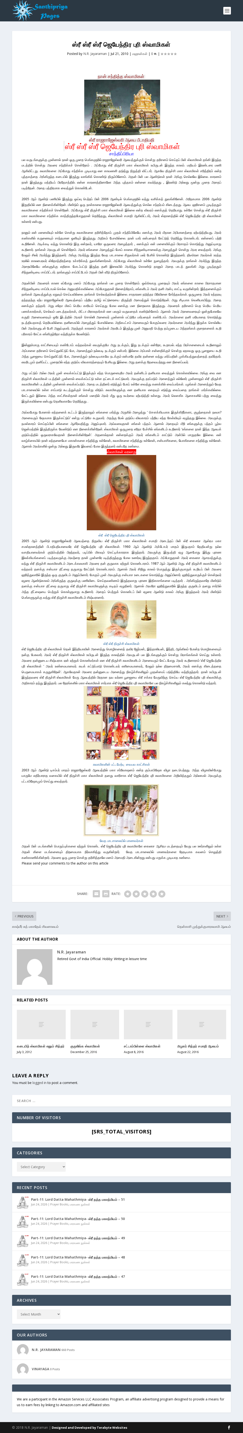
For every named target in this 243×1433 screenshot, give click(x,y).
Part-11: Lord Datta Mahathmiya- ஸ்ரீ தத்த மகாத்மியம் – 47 (78, 1276)
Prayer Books (59, 1204)
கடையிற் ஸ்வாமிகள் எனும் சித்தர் (41, 1046)
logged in (40, 1082)
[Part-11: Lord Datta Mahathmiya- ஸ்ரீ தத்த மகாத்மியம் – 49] (23, 1241)
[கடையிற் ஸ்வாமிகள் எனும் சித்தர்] (41, 1024)
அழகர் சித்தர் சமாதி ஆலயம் (198, 1046)
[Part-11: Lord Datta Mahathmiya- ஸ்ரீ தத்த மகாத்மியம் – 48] (23, 1260)
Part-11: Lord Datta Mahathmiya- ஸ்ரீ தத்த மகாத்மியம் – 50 (78, 1218)
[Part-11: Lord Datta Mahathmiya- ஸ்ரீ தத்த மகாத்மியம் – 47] (23, 1280)
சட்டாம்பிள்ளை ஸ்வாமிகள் (142, 1046)
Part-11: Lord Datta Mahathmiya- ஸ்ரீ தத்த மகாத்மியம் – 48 (78, 1257)
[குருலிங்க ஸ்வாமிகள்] (94, 1024)
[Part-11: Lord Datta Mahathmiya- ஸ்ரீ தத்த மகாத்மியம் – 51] (23, 1203)
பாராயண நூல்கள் (80, 1204)
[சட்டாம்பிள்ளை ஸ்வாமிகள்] (148, 1024)
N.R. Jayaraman (95, 53)
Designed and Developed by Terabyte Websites (89, 1427)
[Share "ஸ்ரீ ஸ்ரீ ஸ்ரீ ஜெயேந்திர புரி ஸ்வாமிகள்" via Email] (96, 894)
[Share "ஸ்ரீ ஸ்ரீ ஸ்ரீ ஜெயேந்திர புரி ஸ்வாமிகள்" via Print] (106, 894)
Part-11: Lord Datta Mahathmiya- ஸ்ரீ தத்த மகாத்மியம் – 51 (78, 1199)
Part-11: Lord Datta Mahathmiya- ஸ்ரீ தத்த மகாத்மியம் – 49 (78, 1238)
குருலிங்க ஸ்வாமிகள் (85, 1046)
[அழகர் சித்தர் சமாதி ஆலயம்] (201, 1024)
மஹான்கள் (139, 53)
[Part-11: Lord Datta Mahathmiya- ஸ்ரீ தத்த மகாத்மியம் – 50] (23, 1222)
